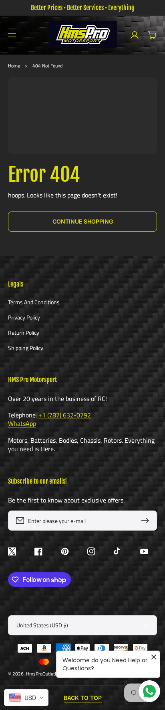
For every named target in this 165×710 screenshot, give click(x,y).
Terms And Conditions (34, 302)
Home (14, 65)
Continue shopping (82, 221)
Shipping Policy (25, 348)
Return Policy (23, 332)
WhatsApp (22, 423)
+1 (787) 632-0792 (64, 415)
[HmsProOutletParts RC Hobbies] (82, 35)
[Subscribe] (147, 521)
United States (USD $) (42, 625)
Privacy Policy (24, 317)
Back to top (83, 697)
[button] (12, 35)
